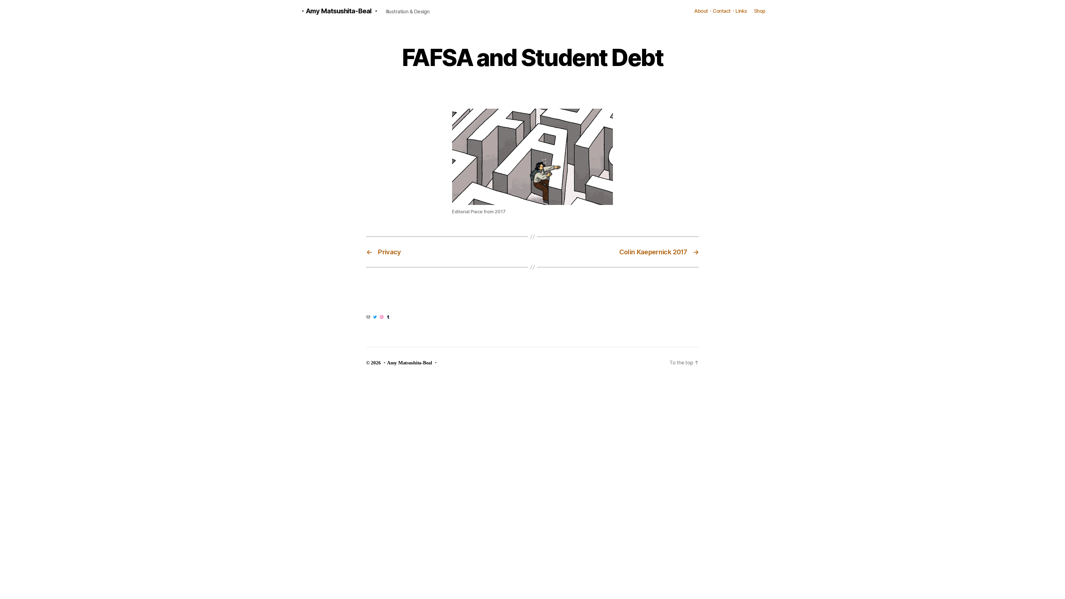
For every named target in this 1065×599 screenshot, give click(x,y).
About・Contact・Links (720, 11)
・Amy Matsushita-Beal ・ (339, 11)
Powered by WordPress (467, 363)
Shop (759, 11)
